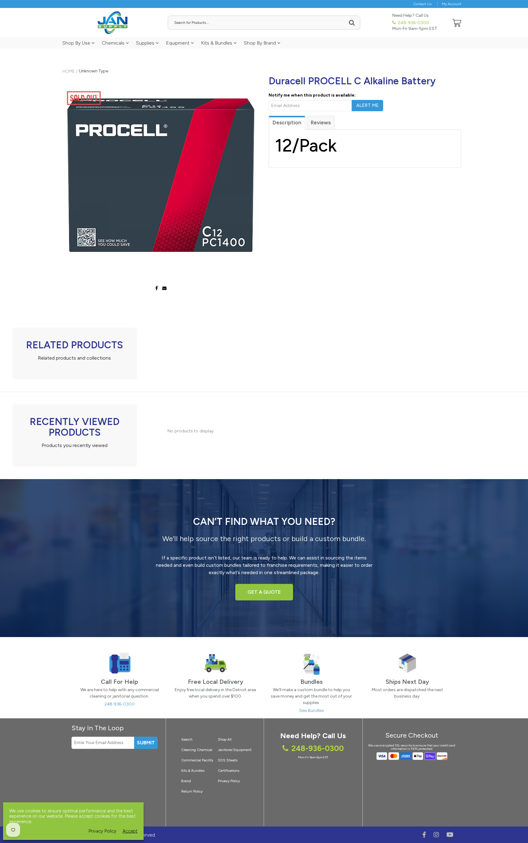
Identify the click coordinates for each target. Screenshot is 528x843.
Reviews (321, 122)
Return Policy (192, 791)
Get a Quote (264, 592)
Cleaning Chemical (196, 750)
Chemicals (114, 43)
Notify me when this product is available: (312, 95)
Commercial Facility (197, 760)
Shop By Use (76, 43)
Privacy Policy (229, 781)
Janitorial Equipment (234, 750)
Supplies (146, 43)
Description (287, 122)
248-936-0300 (413, 22)
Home (68, 71)
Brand (186, 781)
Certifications (228, 770)
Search (187, 739)
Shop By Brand (260, 43)
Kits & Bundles (217, 43)
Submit (146, 743)
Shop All (225, 739)
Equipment (178, 43)
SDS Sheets (227, 760)
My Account (451, 4)
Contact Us (422, 4)
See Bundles (311, 710)
